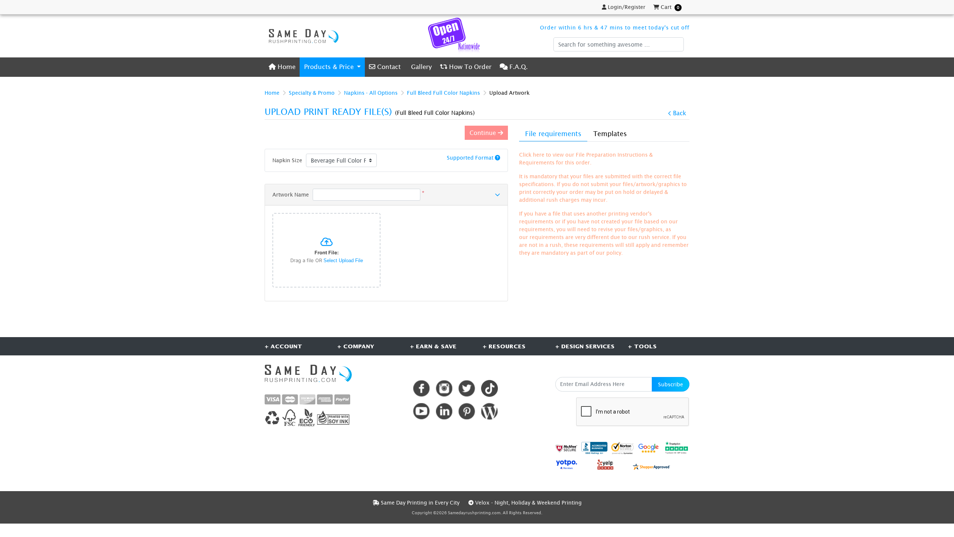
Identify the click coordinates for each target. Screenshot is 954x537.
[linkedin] (444, 411)
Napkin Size (287, 160)
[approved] (651, 466)
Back (679, 113)
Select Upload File (343, 260)
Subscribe (670, 384)
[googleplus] (566, 448)
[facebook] (421, 388)
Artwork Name (290, 194)
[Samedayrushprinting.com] (302, 36)
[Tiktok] (489, 388)
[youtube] (421, 411)
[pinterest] (466, 411)
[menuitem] (282, 66)
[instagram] (444, 388)
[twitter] (466, 388)
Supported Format (471, 157)
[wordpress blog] (489, 411)
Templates (610, 134)
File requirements (553, 134)
